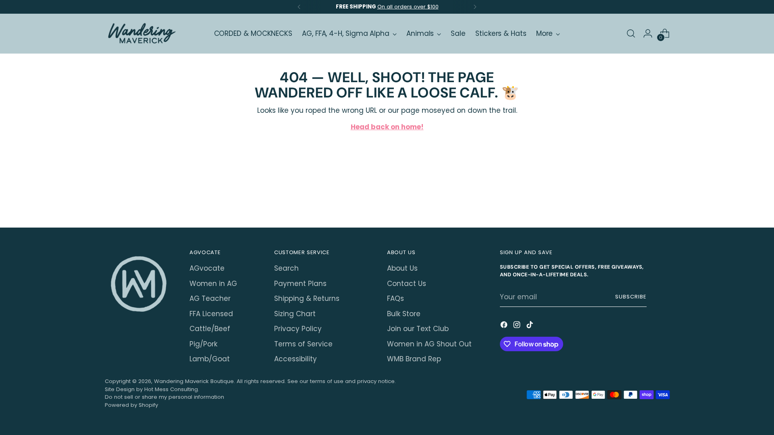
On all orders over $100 (408, 6)
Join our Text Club (418, 329)
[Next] (475, 7)
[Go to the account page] (648, 33)
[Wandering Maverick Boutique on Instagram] (517, 326)
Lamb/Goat (209, 359)
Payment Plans (300, 283)
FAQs (395, 298)
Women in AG (213, 283)
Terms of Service (303, 344)
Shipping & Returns (306, 298)
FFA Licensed (211, 314)
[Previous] (299, 7)
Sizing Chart (295, 314)
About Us (402, 268)
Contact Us (406, 283)
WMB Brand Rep (414, 359)
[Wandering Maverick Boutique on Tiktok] (530, 326)
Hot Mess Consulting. (171, 389)
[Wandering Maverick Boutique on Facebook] (505, 326)
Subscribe (631, 296)
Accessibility (295, 359)
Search (286, 268)
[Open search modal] (631, 33)
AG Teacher (210, 298)
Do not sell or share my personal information (164, 397)
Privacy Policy (298, 329)
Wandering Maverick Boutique (194, 381)
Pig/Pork (203, 344)
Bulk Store (403, 314)
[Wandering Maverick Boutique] (141, 34)
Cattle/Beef (209, 329)
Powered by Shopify (131, 405)
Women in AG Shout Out (429, 344)
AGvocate (207, 268)
